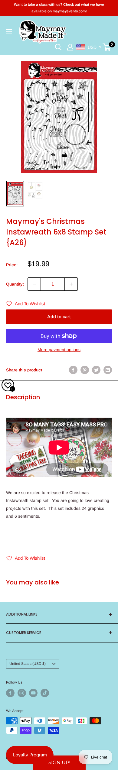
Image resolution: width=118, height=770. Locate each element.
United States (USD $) (27, 664)
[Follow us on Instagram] (22, 693)
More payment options (59, 349)
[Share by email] (107, 370)
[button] (59, 762)
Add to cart (59, 316)
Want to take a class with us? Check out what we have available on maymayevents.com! (59, 7)
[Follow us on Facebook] (10, 693)
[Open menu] (9, 31)
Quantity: (15, 284)
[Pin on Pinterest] (84, 370)
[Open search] (58, 47)
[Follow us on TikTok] (45, 693)
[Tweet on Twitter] (96, 370)
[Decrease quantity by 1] (34, 284)
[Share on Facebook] (73, 370)
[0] (107, 47)
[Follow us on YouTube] (33, 693)
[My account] (70, 47)
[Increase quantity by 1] (71, 284)
